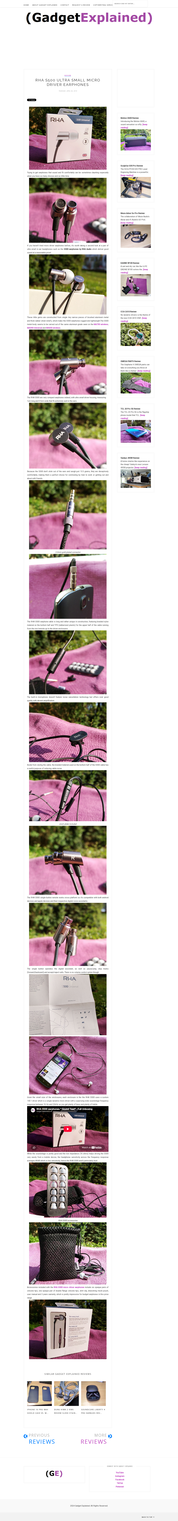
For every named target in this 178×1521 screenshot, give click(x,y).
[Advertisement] (72, 51)
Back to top (147, 1517)
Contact (65, 5)
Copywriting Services (104, 5)
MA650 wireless (53, 328)
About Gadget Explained (44, 5)
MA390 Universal (34, 328)
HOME (26, 5)
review (68, 75)
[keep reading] (127, 175)
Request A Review (81, 5)
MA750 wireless (101, 324)
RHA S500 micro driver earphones (69, 1287)
